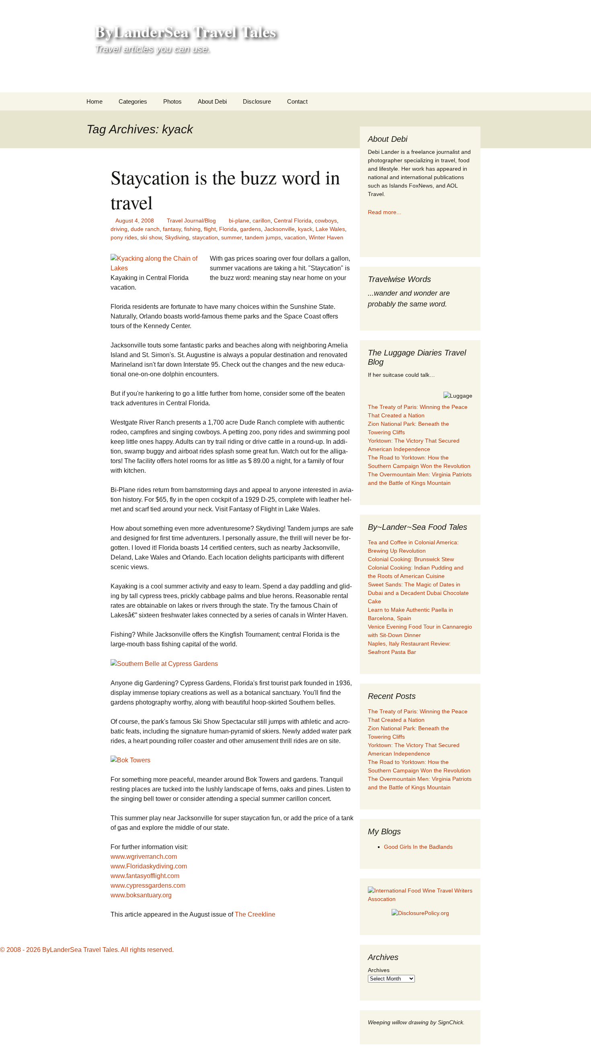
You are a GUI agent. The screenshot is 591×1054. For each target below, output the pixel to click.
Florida (228, 229)
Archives (379, 970)
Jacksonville (279, 229)
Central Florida (293, 220)
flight (210, 229)
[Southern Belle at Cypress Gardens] (164, 663)
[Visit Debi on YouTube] (412, 235)
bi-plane (239, 220)
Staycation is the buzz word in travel (225, 189)
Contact (297, 101)
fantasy (172, 229)
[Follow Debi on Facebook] (376, 235)
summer (231, 237)
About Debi (212, 101)
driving (119, 229)
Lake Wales (330, 229)
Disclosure (257, 101)
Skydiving (177, 237)
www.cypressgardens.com (148, 885)
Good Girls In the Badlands (418, 847)
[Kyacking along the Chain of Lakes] (160, 262)
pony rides (124, 237)
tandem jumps (263, 237)
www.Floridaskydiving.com (149, 866)
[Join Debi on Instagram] (394, 235)
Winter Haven (326, 237)
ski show (151, 237)
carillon (261, 220)
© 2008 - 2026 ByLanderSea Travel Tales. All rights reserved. (87, 949)
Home (94, 101)
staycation (205, 237)
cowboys (326, 220)
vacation (295, 237)
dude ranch (145, 229)
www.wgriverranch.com (144, 856)
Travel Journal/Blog (191, 220)
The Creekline (255, 914)
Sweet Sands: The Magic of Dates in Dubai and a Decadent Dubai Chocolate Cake (418, 593)
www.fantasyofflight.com (145, 875)
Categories (133, 101)
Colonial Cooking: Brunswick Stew (411, 559)
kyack (305, 229)
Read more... (384, 212)
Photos (172, 101)
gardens (250, 229)
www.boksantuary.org (141, 895)
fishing (192, 229)
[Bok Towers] (130, 760)
